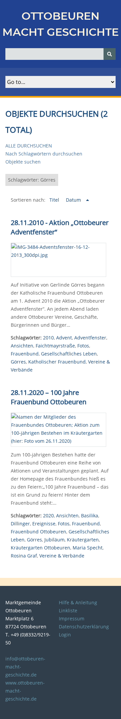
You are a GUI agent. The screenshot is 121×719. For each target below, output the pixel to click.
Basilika (89, 515)
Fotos (83, 345)
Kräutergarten (83, 539)
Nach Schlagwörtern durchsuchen (43, 153)
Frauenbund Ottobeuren (38, 531)
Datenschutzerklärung (84, 626)
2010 (48, 337)
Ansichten (22, 345)
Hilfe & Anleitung (78, 602)
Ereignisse (43, 523)
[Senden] (110, 54)
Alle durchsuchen (28, 145)
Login (65, 634)
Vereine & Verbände (61, 555)
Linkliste (68, 610)
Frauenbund (25, 353)
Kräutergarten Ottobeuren (40, 547)
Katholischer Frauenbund (57, 361)
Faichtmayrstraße (55, 345)
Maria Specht (88, 547)
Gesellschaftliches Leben (69, 353)
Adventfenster (90, 337)
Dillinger (20, 523)
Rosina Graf (24, 555)
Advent (64, 337)
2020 (48, 515)
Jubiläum (54, 539)
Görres (18, 361)
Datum (74, 200)
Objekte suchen (23, 162)
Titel (55, 200)
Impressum (71, 618)
